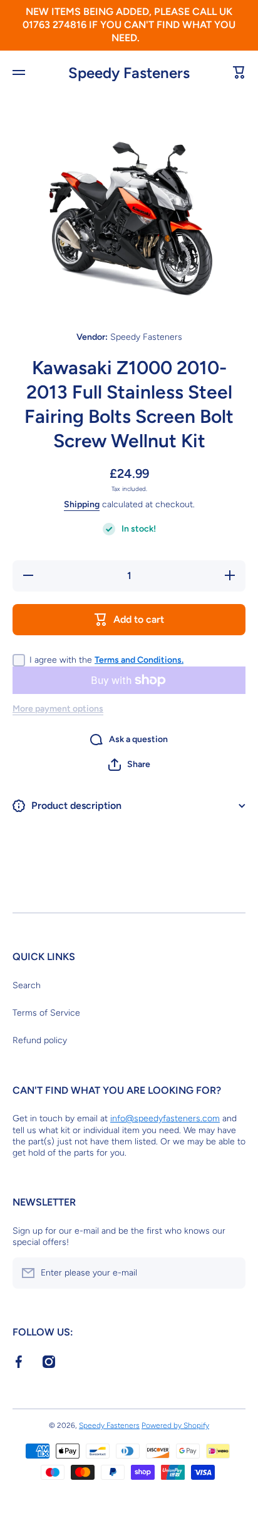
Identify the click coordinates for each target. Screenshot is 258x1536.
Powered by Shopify (175, 1425)
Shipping (82, 504)
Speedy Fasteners (109, 1425)
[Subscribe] (229, 1273)
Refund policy (40, 1040)
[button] (129, 764)
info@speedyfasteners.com (165, 1118)
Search (27, 985)
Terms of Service (46, 1013)
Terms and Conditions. (139, 660)
